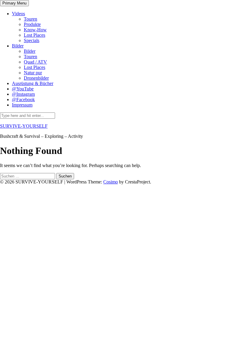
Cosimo (110, 181)
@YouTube (23, 88)
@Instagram (23, 94)
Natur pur (33, 72)
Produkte (32, 24)
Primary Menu (14, 3)
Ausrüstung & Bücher (32, 83)
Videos (18, 13)
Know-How (35, 29)
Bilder (18, 45)
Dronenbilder (36, 78)
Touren (30, 18)
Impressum (22, 104)
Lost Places (34, 35)
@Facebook (23, 99)
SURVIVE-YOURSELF (24, 126)
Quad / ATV (35, 61)
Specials (31, 40)
